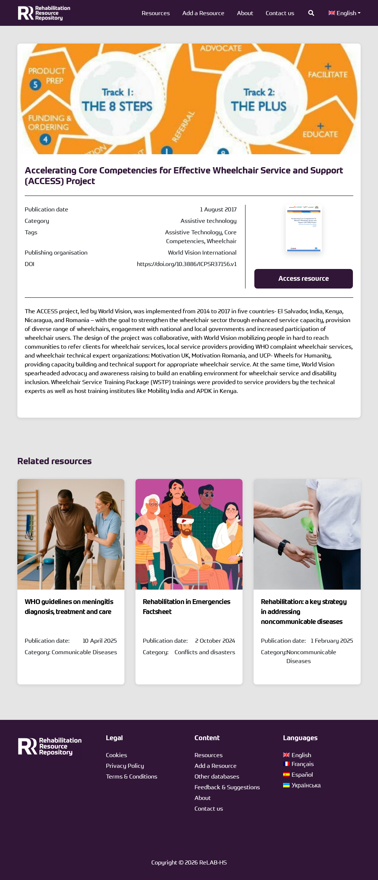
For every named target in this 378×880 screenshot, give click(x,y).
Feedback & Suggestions (227, 787)
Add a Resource (203, 13)
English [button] (345, 13)
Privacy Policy (125, 765)
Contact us (280, 13)
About (245, 13)
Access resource (303, 279)
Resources (156, 13)
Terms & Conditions (131, 776)
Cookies (116, 755)
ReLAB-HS (213, 862)
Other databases (217, 776)
